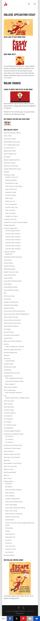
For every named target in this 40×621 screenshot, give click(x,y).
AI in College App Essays (12, 145)
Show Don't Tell (10, 537)
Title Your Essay (9, 401)
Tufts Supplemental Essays (14, 378)
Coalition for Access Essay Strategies (15, 222)
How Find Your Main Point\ (14, 502)
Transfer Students (10, 413)
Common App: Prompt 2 (13, 237)
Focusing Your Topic (11, 183)
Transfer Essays (9, 410)
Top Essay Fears (9, 407)
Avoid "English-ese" (10, 154)
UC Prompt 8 (9, 442)
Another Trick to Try (11, 177)
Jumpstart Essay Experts (11, 335)
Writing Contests (9, 555)
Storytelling (7, 370)
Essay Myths (8, 284)
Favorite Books (10, 361)
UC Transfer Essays (10, 425)
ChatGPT (6, 172)
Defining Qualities (11, 180)
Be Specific (8, 487)
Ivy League (7, 329)
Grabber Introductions (11, 302)
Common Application (10, 228)
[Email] (30, 618)
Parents (6, 344)
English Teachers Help (11, 272)
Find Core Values (9, 296)
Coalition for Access (10, 219)
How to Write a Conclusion (12, 320)
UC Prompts (7, 422)
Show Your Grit (10, 201)
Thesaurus (8, 543)
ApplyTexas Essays (10, 151)
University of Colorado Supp (14, 381)
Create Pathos (8, 263)
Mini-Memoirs (9, 520)
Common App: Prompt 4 (13, 243)
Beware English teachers (12, 160)
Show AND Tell (10, 534)
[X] (16, 618)
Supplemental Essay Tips (12, 373)
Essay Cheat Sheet (10, 275)
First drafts (7, 299)
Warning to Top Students (12, 457)
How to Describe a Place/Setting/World (16, 314)
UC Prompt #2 (8, 419)
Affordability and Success (12, 142)
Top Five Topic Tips (11, 207)
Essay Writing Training (11, 290)
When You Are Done (10, 466)
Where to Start (8, 469)
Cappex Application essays (12, 169)
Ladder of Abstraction (12, 517)
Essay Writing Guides (10, 287)
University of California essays (13, 434)
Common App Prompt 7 (12, 231)
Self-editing (9, 528)
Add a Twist (7, 136)
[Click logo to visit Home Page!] (20, 44)
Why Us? (6, 475)
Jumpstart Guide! (10, 192)
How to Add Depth (11, 505)
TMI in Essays (8, 404)
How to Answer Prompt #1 (13, 392)
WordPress (20, 613)
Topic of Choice (10, 210)
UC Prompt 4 (9, 436)
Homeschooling (9, 308)
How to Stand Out (11, 189)
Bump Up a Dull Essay (11, 166)
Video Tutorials (8, 451)
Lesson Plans (8, 338)
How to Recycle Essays (11, 317)
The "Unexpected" (11, 204)
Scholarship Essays (10, 367)
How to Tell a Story (11, 511)
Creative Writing (9, 266)
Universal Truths (10, 549)
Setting (7, 531)
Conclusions (8, 260)
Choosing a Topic (9, 175)
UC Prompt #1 (8, 416)
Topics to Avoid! (10, 213)
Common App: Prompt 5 (13, 246)
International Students (11, 326)
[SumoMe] (36, 618)
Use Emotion (9, 552)
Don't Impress (9, 493)
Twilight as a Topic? (11, 216)
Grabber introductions (12, 499)
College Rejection (9, 225)
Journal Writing (9, 332)
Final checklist (9, 496)
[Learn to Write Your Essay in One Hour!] (20, 96)
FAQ (5, 293)
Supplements (8, 376)
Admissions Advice (10, 139)
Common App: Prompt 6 (13, 249)
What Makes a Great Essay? (12, 463)
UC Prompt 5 (9, 439)
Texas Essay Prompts (10, 387)
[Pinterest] (23, 618)
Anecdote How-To (9, 148)
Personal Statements (10, 352)
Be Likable (7, 157)
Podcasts (7, 355)
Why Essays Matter (10, 472)
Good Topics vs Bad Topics (13, 186)
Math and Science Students (13, 341)
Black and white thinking (13, 490)
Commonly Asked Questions (13, 257)
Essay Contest (8, 278)
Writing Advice (8, 481)
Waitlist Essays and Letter (12, 454)
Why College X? (10, 384)
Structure (8, 540)
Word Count (8, 478)
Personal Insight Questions (12, 349)
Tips (5, 395)
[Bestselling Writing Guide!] (20, 578)
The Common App (9, 390)
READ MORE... (8, 78)
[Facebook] (10, 618)
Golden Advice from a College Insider (17, 398)
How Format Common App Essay (14, 311)
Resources (7, 358)
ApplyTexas (9, 254)
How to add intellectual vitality (15, 508)
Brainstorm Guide (9, 163)
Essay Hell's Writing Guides (12, 281)
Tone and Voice (10, 546)
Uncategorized (8, 428)
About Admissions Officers (12, 133)
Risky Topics (9, 198)
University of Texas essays (12, 448)
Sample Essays (8, 364)
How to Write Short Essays (12, 323)
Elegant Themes (19, 611)
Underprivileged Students (12, 431)
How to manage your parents (14, 346)
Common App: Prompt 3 (13, 240)
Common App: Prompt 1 (13, 234)
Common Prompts (9, 252)
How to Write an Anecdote (13, 514)
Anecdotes (8, 484)
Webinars (7, 460)
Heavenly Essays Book (11, 305)
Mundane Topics (10, 195)
